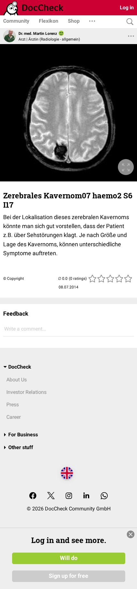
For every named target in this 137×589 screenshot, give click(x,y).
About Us (16, 380)
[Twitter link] (51, 496)
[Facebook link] (32, 496)
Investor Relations (26, 392)
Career (13, 417)
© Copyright (13, 278)
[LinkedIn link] (86, 496)
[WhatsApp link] (104, 496)
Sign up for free (68, 576)
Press (12, 405)
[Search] (128, 22)
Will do (68, 558)
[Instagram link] (68, 496)
